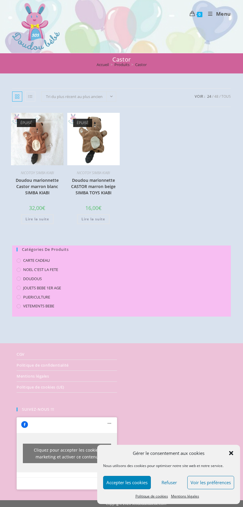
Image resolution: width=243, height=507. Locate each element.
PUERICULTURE (36, 297)
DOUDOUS (32, 278)
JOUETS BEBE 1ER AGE (42, 288)
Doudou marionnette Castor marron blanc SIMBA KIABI (37, 186)
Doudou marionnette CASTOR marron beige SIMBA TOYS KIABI (93, 186)
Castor (141, 64)
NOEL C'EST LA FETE (40, 269)
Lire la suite (37, 219)
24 (209, 96)
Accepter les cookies (127, 482)
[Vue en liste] (30, 97)
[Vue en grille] (17, 97)
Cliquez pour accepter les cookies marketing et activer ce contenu (67, 453)
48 (216, 96)
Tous (226, 96)
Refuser (169, 482)
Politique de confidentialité (43, 365)
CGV (21, 354)
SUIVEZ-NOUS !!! (38, 409)
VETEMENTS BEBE (38, 306)
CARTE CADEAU (36, 260)
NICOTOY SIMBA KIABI (37, 172)
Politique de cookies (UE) (40, 387)
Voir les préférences (211, 482)
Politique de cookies (151, 496)
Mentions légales (185, 496)
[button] (231, 453)
